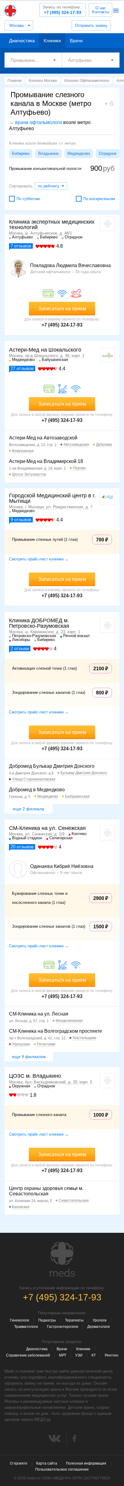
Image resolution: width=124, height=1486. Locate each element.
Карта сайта (46, 1463)
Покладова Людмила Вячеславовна (70, 265)
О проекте (18, 1463)
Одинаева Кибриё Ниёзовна (61, 866)
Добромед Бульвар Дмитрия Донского (52, 766)
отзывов (21, 245)
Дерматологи (98, 1327)
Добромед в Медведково (37, 789)
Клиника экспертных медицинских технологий (52, 224)
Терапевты (74, 1320)
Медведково (78, 153)
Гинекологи (19, 1320)
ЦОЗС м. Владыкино (35, 1076)
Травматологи (26, 1327)
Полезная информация (86, 1463)
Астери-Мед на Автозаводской (43, 437)
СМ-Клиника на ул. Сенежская (47, 828)
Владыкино (48, 153)
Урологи (100, 1320)
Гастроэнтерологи (62, 1327)
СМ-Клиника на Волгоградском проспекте (55, 1031)
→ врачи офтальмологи (35, 122)
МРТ (62, 1355)
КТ (93, 1355)
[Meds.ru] (62, 1259)
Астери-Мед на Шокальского (45, 350)
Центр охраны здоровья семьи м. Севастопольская (46, 1191)
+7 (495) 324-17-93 (61, 10)
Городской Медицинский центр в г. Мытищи (52, 498)
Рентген (111, 1355)
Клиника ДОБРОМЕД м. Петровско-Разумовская (39, 623)
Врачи (76, 40)
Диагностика (22, 40)
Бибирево (20, 153)
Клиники (52, 40)
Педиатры (47, 1320)
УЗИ (78, 1355)
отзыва (20, 648)
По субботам (28, 198)
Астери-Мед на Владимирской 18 (46, 461)
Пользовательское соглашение (62, 1469)
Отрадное (107, 153)
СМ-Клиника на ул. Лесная (38, 1013)
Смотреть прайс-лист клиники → (39, 559)
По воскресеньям (99, 198)
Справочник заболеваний (28, 1355)
